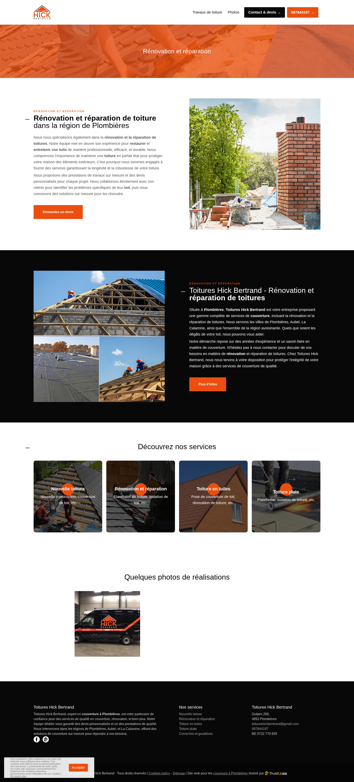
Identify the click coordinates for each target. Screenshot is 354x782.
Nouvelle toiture (190, 714)
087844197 (260, 729)
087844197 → (302, 12)
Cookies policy (159, 773)
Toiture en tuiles (190, 724)
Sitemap (179, 773)
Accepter (78, 767)
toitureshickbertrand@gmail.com (275, 724)
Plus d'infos (208, 384)
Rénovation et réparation (197, 719)
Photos (233, 12)
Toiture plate (188, 729)
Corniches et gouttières (196, 733)
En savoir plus (18, 776)
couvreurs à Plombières (230, 773)
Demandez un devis (58, 212)
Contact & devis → (264, 12)
